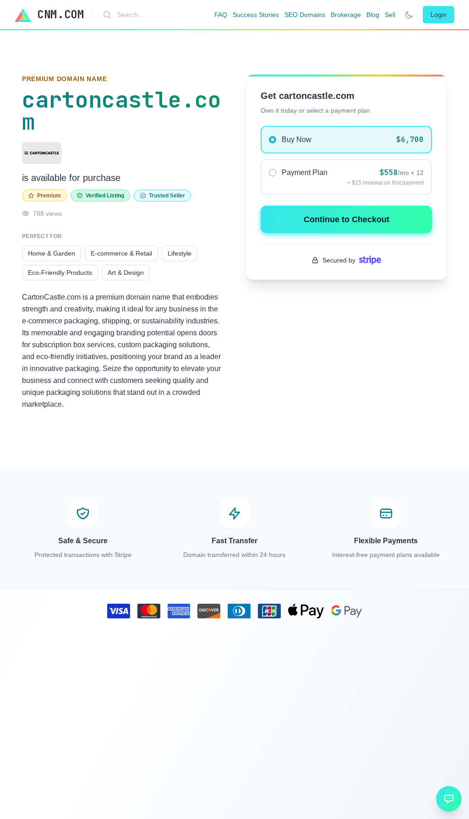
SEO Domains (304, 14)
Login (439, 14)
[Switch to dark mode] (409, 14)
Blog (372, 14)
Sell (390, 14)
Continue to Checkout (346, 219)
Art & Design (126, 272)
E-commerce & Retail (121, 253)
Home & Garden (51, 253)
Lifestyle (179, 253)
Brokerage (346, 14)
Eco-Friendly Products (60, 272)
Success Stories (256, 14)
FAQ (220, 14)
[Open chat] (449, 799)
